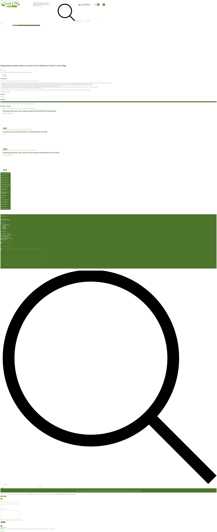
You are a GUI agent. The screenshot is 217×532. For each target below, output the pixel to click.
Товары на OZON (3, 239)
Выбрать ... (5, 149)
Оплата (4, 225)
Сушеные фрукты (4, 201)
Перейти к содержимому (14, 0)
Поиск (4, 270)
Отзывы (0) (5, 76)
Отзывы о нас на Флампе (5, 219)
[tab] (110, 74)
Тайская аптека (4, 175)
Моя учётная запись (6, 269)
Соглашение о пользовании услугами (107, 490)
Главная (34, 2)
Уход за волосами (4, 182)
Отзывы (4, 227)
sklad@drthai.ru (6, 236)
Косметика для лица (5, 177)
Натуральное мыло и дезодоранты (43, 2)
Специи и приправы (5, 199)
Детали (4, 75)
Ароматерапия (4, 195)
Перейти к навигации (4, 0)
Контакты (4, 228)
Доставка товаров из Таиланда (6, 238)
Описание (5, 74)
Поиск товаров (5, 484)
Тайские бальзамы (4, 186)
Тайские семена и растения (4, 189)
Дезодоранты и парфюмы (38, 3)
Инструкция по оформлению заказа (124, 490)
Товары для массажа (5, 208)
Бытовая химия (4, 204)
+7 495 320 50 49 (85, 4)
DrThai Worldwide (116, 490)
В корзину (5, 128)
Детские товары (4, 206)
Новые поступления (17, 72)
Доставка (4, 226)
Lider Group (139, 490)
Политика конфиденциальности (95, 490)
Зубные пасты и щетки (5, 184)
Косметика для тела (5, 180)
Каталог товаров (6, 224)
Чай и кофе (3, 197)
